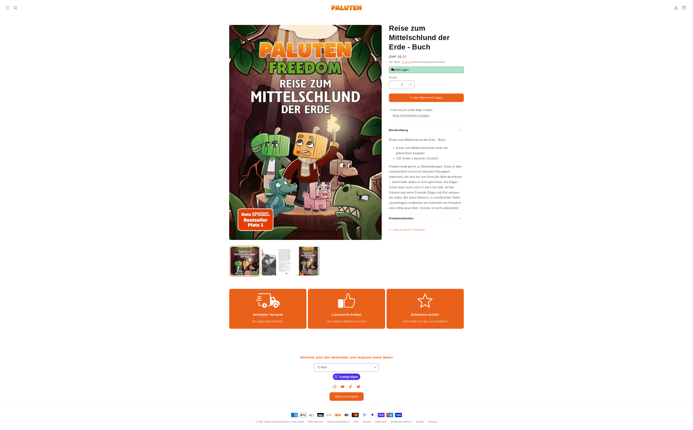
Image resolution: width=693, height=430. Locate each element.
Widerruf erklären (346, 396)
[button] (8, 8)
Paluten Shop (270, 422)
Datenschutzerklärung (338, 421)
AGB (356, 421)
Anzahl (392, 77)
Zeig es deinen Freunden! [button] (409, 229)
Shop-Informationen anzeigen (411, 115)
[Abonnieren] (375, 367)
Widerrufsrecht (315, 421)
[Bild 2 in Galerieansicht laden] (276, 261)
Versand (405, 62)
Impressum (380, 421)
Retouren (432, 421)
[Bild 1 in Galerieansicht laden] (244, 261)
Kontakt (420, 421)
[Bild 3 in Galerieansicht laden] (307, 261)
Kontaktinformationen (401, 421)
